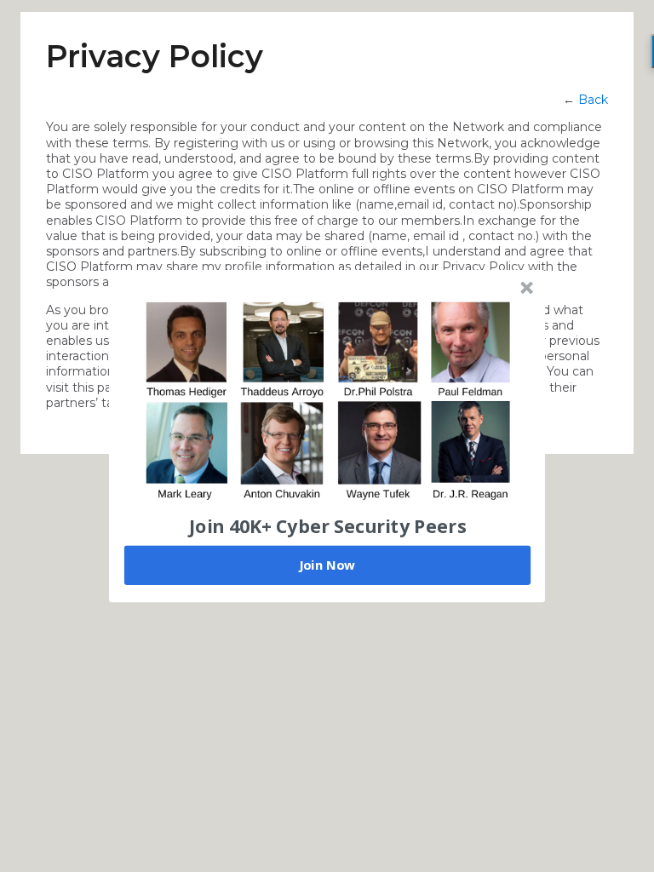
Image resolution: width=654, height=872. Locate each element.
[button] (327, 525)
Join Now (327, 564)
